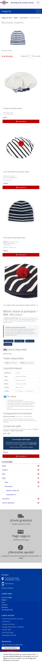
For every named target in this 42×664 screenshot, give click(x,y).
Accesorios (5, 499)
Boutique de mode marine (22, 2)
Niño (3, 474)
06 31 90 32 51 (9, 584)
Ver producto (21, 121)
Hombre (5, 470)
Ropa (6, 482)
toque (21, 558)
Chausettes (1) (11, 495)
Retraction (5, 607)
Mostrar (24, 56)
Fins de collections (8, 503)
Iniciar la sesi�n (7, 597)
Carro (3, 602)
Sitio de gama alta (7, 610)
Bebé (4, 478)
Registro (4, 600)
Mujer (4, 466)
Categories (6, 11)
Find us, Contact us (7, 588)
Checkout (4, 605)
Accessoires (9, 486)
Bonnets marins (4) (12, 490)
